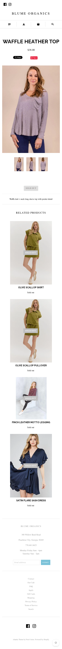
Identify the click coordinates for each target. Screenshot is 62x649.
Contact (31, 578)
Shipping (31, 597)
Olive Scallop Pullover (31, 365)
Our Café (31, 582)
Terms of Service (31, 605)
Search (31, 609)
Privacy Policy (31, 601)
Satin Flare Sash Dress (31, 500)
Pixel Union (30, 639)
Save (35, 58)
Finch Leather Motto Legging (31, 422)
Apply (31, 590)
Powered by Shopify (42, 639)
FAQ (31, 586)
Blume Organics (31, 13)
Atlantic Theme (18, 639)
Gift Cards (31, 594)
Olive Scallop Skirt (31, 287)
